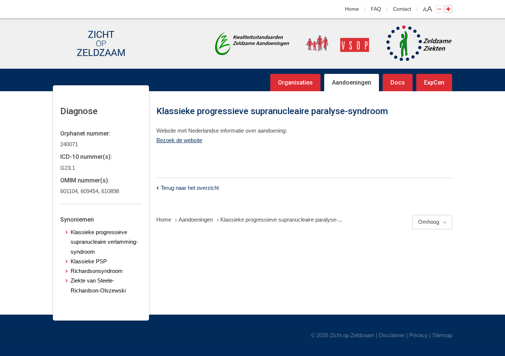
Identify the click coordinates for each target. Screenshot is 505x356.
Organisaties (295, 82)
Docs (397, 82)
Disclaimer (392, 335)
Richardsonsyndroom (97, 271)
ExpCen (434, 82)
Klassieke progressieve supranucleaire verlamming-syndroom (104, 242)
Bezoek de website (179, 140)
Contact (402, 9)
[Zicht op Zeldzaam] (101, 43)
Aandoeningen (351, 82)
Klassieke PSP (89, 261)
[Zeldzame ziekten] (411, 43)
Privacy (418, 335)
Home (352, 9)
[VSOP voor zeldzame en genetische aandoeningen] (330, 43)
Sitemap (442, 335)
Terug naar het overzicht (190, 188)
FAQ (376, 9)
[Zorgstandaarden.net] (252, 43)
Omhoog (428, 222)
